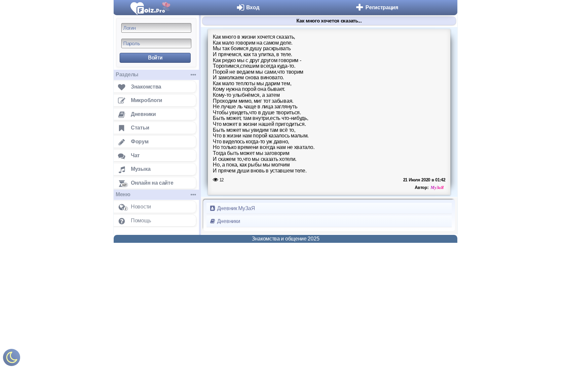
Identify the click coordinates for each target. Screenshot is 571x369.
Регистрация (381, 7)
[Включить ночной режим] (11, 359)
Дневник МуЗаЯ (235, 208)
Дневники (228, 221)
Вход (252, 7)
